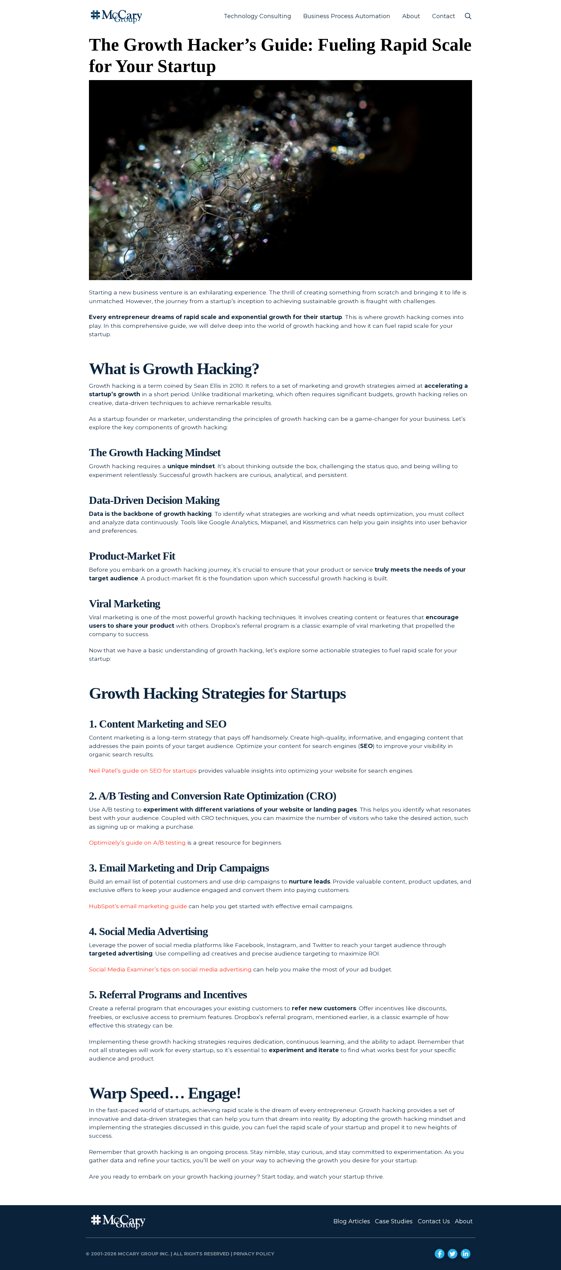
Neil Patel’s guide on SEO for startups (143, 770)
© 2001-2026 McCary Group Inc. (127, 1254)
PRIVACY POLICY (253, 1254)
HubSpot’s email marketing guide (138, 906)
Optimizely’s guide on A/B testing (137, 842)
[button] (468, 16)
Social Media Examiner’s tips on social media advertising (170, 969)
